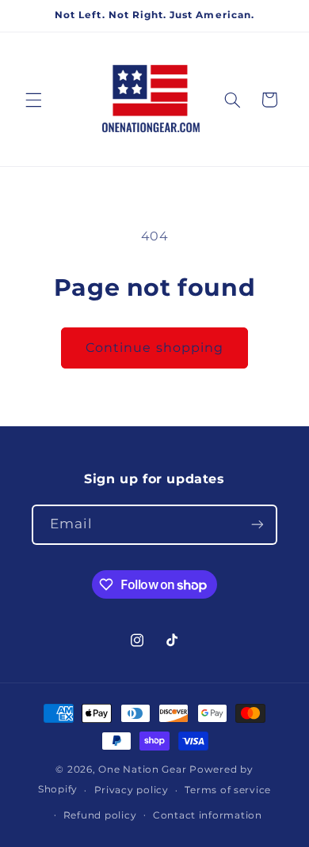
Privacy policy (131, 790)
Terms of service (228, 790)
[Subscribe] (257, 525)
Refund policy (100, 815)
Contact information (207, 815)
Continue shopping (154, 347)
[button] (33, 99)
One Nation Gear (142, 769)
